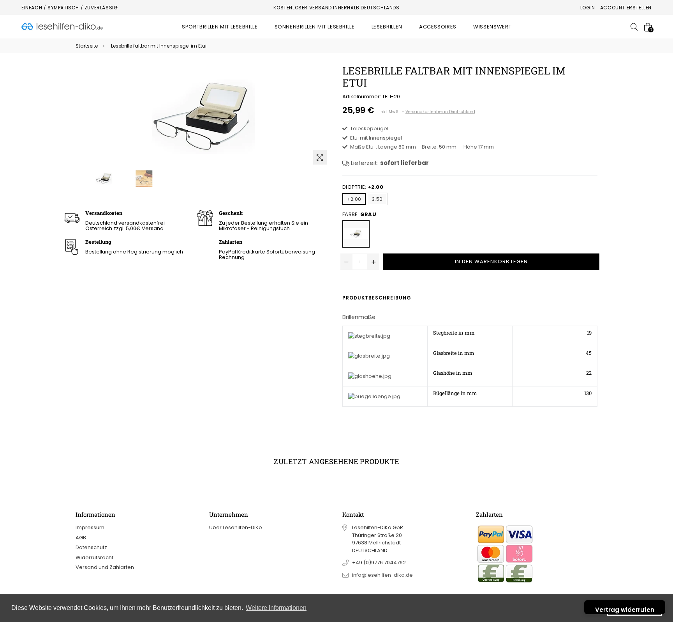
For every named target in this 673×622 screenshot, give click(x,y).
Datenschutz (91, 547)
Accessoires (437, 26)
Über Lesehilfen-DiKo (235, 527)
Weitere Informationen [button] (276, 607)
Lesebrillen (387, 26)
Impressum (90, 527)
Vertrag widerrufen (624, 610)
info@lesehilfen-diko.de (382, 575)
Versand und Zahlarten (105, 567)
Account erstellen (626, 7)
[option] (104, 178)
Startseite (87, 46)
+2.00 (354, 199)
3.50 (377, 199)
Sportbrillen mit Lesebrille (220, 26)
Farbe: (359, 214)
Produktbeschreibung (376, 297)
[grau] (356, 234)
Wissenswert (492, 26)
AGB (81, 537)
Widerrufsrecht (94, 557)
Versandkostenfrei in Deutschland (440, 112)
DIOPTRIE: (362, 187)
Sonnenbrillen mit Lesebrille (315, 26)
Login (587, 7)
